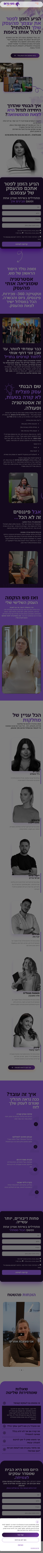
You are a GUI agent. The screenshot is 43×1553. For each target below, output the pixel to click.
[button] (36, 3)
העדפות (20, 1545)
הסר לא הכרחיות (20, 1540)
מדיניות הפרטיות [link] (35, 1548)
